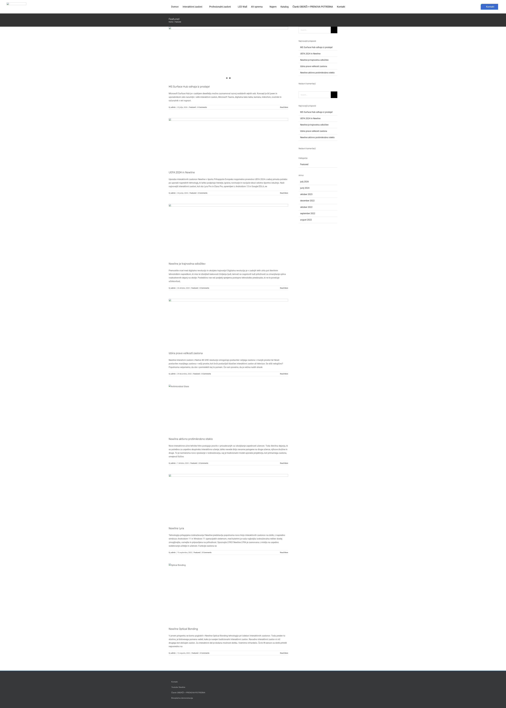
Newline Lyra (176, 528)
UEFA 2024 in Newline (182, 172)
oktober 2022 (306, 207)
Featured (192, 107)
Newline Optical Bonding (183, 628)
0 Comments (202, 107)
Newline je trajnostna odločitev (187, 263)
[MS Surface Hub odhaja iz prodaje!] (228, 54)
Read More (284, 107)
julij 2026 (304, 181)
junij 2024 (304, 188)
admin (173, 107)
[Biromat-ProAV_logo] (16, 3)
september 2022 (307, 213)
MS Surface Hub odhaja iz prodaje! (189, 86)
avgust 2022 (306, 220)
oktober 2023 (306, 194)
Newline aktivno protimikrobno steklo (191, 439)
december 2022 (307, 200)
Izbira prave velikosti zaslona (186, 353)
